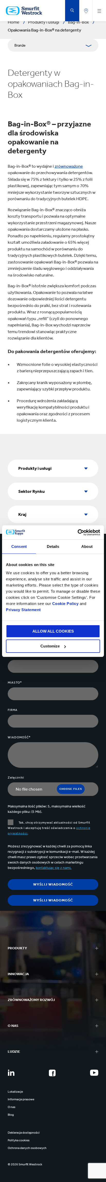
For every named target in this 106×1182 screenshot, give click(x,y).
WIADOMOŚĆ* (19, 737)
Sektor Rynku (31, 491)
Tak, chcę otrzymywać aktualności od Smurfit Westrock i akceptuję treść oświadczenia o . (49, 828)
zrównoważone (69, 166)
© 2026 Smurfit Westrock (25, 1164)
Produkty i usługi (34, 468)
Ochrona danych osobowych (27, 1148)
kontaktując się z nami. (54, 868)
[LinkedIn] (11, 1073)
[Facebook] (52, 1073)
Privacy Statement (23, 610)
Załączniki (16, 777)
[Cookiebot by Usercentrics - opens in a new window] (77, 532)
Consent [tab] (19, 546)
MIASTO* (15, 682)
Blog (11, 1114)
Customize (50, 646)
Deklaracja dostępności (24, 1132)
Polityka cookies (19, 1140)
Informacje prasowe (21, 1099)
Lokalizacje (15, 1091)
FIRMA (12, 710)
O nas (11, 1107)
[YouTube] (94, 1073)
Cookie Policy (65, 603)
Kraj (22, 514)
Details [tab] (53, 546)
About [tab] (87, 546)
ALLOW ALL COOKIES (53, 631)
